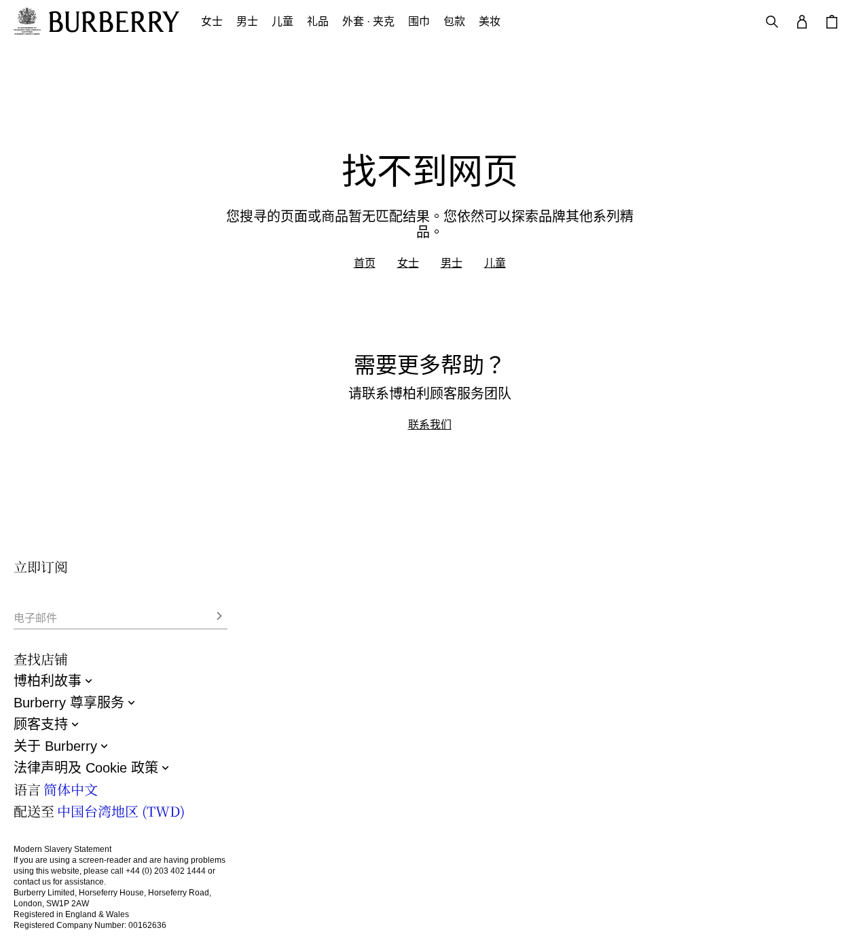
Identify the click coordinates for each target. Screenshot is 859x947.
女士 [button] (212, 21)
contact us (32, 882)
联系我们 (430, 424)
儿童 (495, 263)
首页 (365, 263)
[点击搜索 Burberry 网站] (772, 22)
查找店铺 (41, 659)
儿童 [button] (282, 21)
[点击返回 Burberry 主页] (114, 21)
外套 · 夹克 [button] (368, 21)
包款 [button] (454, 21)
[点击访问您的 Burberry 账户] (802, 22)
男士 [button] (247, 21)
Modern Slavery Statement (62, 849)
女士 (408, 263)
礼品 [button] (318, 21)
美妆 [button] (489, 21)
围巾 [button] (419, 21)
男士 (451, 263)
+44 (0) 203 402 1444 (166, 871)
